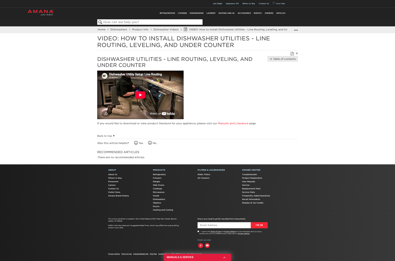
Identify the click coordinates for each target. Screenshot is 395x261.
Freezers (157, 178)
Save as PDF (292, 53)
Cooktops (157, 188)
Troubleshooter (249, 174)
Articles (280, 13)
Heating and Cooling (163, 210)
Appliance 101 (232, 3)
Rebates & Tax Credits (252, 203)
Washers (157, 203)
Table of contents (284, 58)
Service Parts (248, 192)
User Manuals (248, 181)
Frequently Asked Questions (256, 196)
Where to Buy (248, 3)
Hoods (156, 196)
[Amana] (40, 12)
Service (258, 13)
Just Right (217, 3)
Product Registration (252, 178)
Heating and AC (226, 13)
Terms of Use (215, 231)
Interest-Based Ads (140, 254)
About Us (112, 174)
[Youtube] (207, 248)
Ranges (156, 181)
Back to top (104, 135)
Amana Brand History (118, 196)
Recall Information (251, 199)
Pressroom (113, 181)
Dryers (156, 206)
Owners (269, 13)
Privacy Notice (230, 231)
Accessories (244, 13)
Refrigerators (159, 174)
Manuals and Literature (233, 123)
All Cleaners (203, 178)
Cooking (182, 13)
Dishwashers (197, 13)
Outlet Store (114, 192)
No (154, 143)
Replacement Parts (251, 188)
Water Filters (204, 174)
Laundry (211, 13)
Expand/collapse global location (296, 28)
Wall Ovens (158, 185)
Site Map (153, 254)
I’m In (259, 225)
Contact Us (264, 3)
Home (102, 29)
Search (100, 22)
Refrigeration (167, 13)
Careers (112, 185)
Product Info (140, 29)
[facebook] (201, 248)
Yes (141, 143)
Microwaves (158, 192)
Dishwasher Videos (166, 29)
